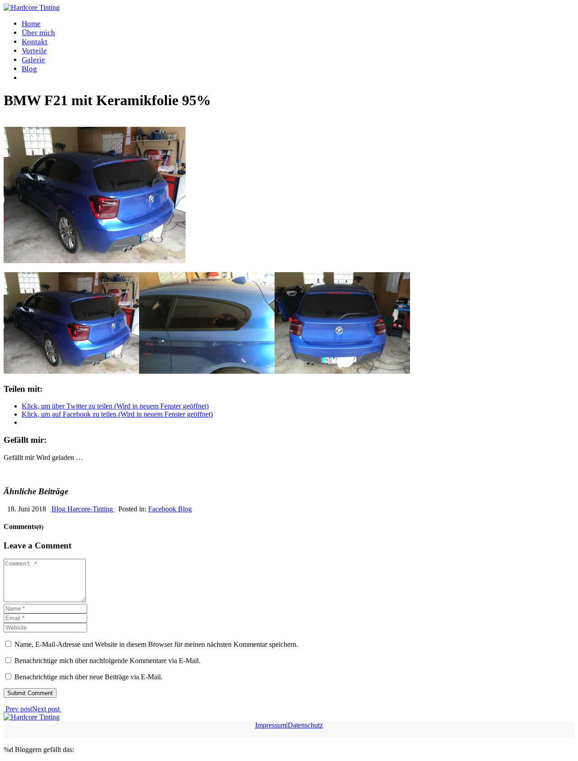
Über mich (38, 32)
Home (31, 23)
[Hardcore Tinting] (32, 7)
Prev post (18, 709)
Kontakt (34, 41)
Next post (46, 709)
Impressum (270, 725)
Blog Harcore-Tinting (83, 509)
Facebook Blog (48, 122)
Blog (29, 69)
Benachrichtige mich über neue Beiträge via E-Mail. (88, 677)
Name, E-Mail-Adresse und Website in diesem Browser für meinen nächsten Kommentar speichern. (156, 644)
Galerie (33, 60)
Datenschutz (305, 725)
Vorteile (34, 50)
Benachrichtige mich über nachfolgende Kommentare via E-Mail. (107, 660)
